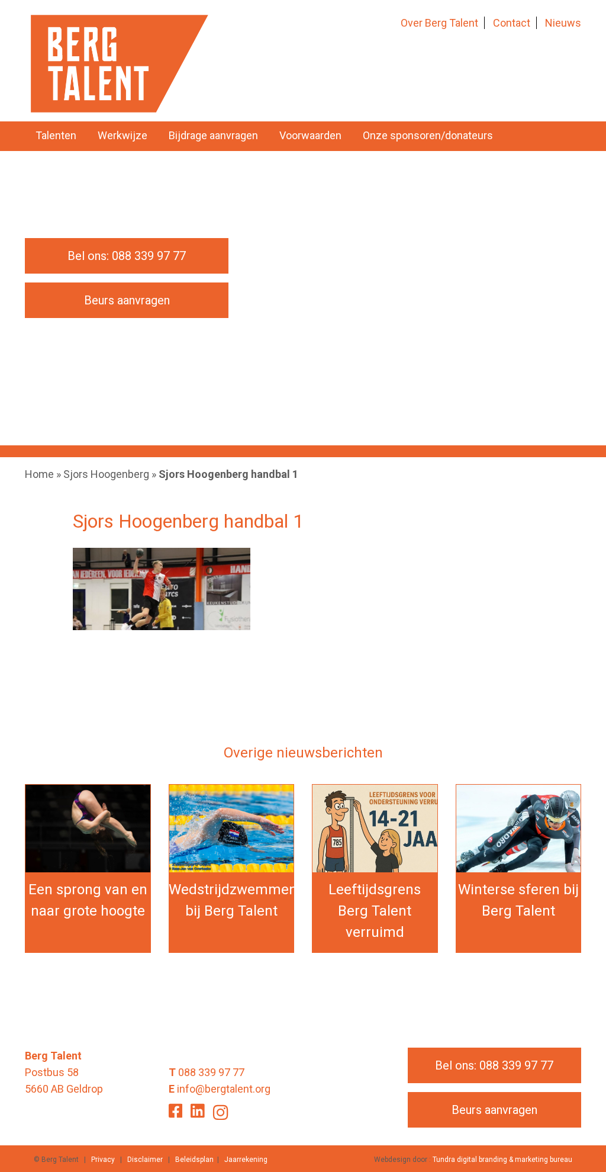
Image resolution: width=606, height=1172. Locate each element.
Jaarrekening (245, 1159)
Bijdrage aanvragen (213, 135)
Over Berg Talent (439, 23)
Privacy (103, 1159)
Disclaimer (145, 1159)
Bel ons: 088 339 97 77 (126, 256)
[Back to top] (572, 1138)
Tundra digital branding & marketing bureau (502, 1159)
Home (39, 474)
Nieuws (563, 23)
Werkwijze (122, 135)
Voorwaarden (310, 135)
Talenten (56, 135)
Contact (511, 23)
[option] (303, 312)
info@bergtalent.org (223, 1089)
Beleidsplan (194, 1159)
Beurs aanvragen (127, 300)
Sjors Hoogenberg (106, 474)
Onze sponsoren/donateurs (428, 135)
